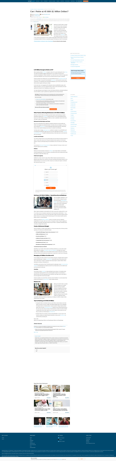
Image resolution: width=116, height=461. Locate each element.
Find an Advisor (85, 1)
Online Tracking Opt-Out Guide (90, 443)
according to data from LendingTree (50, 250)
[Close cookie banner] (114, 457)
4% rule (66, 72)
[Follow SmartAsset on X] (58, 439)
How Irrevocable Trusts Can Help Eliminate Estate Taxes (63, 426)
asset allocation (49, 259)
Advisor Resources (74, 96)
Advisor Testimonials (33, 444)
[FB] (31, 27)
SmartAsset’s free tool (48, 307)
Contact (3, 437)
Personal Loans (73, 126)
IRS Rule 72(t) (42, 126)
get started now (52, 311)
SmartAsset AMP (32, 443)
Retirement (35, 9)
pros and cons (62, 315)
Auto (72, 98)
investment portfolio (62, 78)
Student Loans (73, 133)
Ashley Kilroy (38, 336)
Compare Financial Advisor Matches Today (78, 55)
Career (72, 100)
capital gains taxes (46, 130)
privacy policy (59, 459)
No (36, 351)
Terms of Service (88, 437)
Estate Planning (73, 111)
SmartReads (32, 9)
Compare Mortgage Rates (75, 66)
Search (31, 437)
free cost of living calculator (44, 145)
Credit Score (73, 105)
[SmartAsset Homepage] (31, 1)
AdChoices (87, 440)
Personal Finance (74, 124)
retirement (62, 34)
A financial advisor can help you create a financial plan (43, 41)
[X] (31, 26)
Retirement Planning (40, 9)
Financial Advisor (74, 113)
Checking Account (74, 102)
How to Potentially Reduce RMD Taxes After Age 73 (51, 426)
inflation (51, 150)
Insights (72, 115)
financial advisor (46, 279)
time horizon (53, 80)
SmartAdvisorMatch (32, 447)
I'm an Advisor (80, 1)
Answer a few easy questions (41, 99)
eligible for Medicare (45, 219)
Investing (72, 118)
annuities (43, 271)
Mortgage (72, 122)
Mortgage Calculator (74, 64)
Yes (36, 349)
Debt (72, 109)
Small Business (73, 131)
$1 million (44, 72)
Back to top (36, 332)
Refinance (72, 128)
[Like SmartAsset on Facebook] (58, 437)
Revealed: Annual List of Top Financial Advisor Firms (39, 426)
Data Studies (73, 107)
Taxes (72, 135)
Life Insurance (73, 120)
